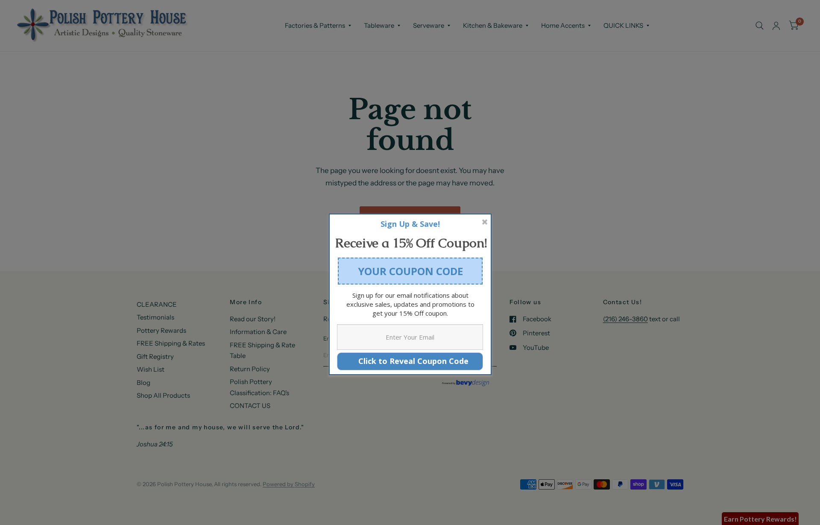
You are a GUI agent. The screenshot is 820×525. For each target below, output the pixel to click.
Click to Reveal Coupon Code (410, 361)
